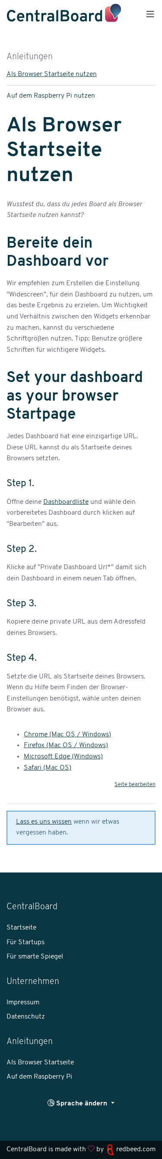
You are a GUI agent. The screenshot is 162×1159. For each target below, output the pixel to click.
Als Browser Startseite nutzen (51, 74)
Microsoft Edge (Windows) (63, 756)
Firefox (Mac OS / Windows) (66, 745)
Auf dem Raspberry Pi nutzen (50, 95)
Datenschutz (25, 1016)
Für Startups (25, 942)
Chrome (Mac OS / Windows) (67, 734)
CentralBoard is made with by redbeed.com (81, 1149)
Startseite (21, 927)
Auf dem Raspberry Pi (39, 1076)
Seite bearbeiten (135, 784)
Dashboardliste (66, 502)
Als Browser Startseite (40, 1062)
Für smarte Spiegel (34, 956)
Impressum (22, 1002)
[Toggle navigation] (150, 15)
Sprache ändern (81, 1103)
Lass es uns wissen (44, 821)
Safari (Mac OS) (47, 767)
